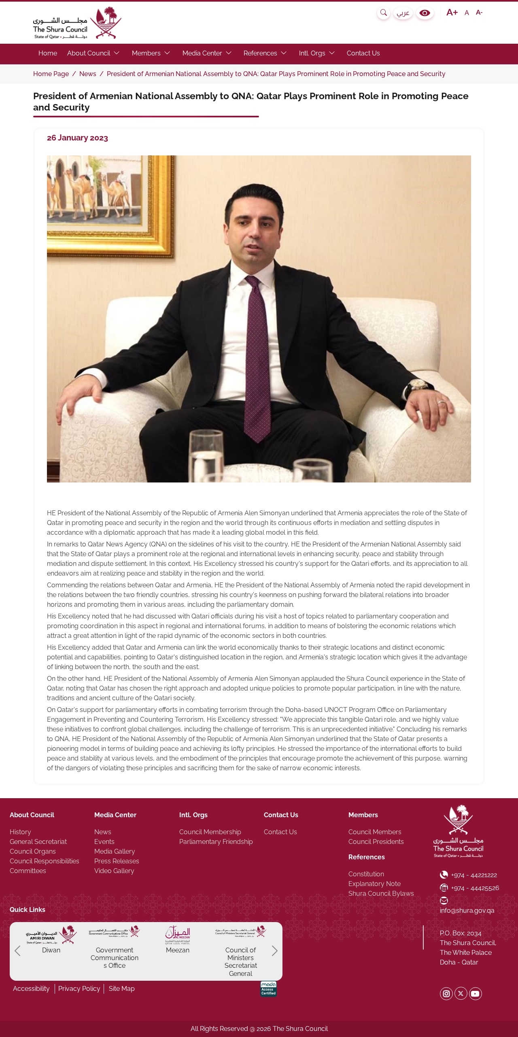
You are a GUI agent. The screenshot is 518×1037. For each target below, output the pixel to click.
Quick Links (27, 910)
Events (104, 842)
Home (47, 53)
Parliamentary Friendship (216, 842)
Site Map (122, 988)
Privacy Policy (79, 988)
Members (363, 815)
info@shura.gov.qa (467, 905)
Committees (28, 871)
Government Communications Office (114, 957)
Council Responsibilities (44, 861)
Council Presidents (376, 842)
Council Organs (33, 851)
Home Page (51, 74)
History (20, 832)
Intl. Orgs (193, 815)
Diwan (51, 950)
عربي (403, 12)
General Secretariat (38, 842)
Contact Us (363, 53)
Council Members (374, 832)
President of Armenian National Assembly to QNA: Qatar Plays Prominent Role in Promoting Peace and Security (276, 74)
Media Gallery (114, 851)
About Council (32, 815)
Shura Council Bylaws (381, 893)
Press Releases (116, 861)
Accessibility (31, 988)
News (87, 74)
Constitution (366, 874)
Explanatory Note (374, 884)
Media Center (115, 815)
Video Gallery (114, 871)
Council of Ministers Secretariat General (241, 962)
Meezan (177, 950)
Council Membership (210, 832)
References (366, 857)
